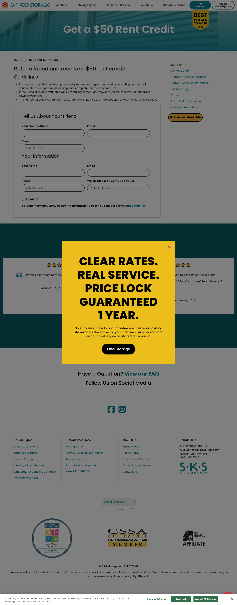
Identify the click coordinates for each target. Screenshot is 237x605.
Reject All (181, 598)
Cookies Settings (156, 598)
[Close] (231, 598)
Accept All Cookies (205, 598)
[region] (118, 599)
